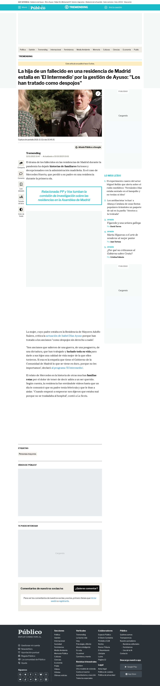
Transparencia (126, 638)
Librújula (101, 653)
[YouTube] (20, 679)
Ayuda (24, 663)
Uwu (78, 641)
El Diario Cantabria (105, 638)
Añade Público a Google (89, 147)
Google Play (132, 667)
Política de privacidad (106, 675)
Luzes (100, 656)
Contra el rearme (83, 672)
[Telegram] (30, 679)
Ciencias (116, 50)
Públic (56, 666)
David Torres (115, 226)
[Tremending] (76, 7)
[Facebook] (30, 674)
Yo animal (80, 653)
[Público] (38, 8)
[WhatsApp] (41, 679)
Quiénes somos (126, 635)
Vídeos (57, 669)
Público (30, 632)
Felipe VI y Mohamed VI (62, 2)
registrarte (64, 601)
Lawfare (79, 666)
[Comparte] (21, 163)
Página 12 (102, 660)
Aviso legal (102, 669)
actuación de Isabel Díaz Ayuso (64, 335)
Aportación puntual (30, 652)
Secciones (59, 631)
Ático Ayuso (49, 2)
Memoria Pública (61, 653)
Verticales (81, 631)
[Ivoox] (46, 679)
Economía (127, 50)
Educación (128, 2)
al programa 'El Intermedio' (67, 367)
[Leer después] (21, 184)
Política (23, 50)
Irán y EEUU (118, 2)
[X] (36, 674)
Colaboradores (105, 631)
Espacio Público (104, 635)
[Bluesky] (41, 674)
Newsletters (26, 649)
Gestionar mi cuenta (30, 645)
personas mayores (27, 454)
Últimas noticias (60, 675)
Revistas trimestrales (86, 662)
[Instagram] (46, 674)
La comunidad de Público (33, 659)
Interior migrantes (78, 2)
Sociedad (58, 644)
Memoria (96, 50)
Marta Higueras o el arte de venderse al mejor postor (122, 236)
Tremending (43, 50)
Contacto (124, 653)
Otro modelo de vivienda (86, 669)
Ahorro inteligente (83, 647)
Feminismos (69, 50)
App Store (132, 674)
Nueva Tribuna (104, 647)
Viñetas (57, 672)
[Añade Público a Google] (20, 674)
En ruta (79, 650)
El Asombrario (103, 650)
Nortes (101, 644)
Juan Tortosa (115, 242)
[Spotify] (36, 679)
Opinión (32, 50)
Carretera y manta (83, 656)
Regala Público (28, 656)
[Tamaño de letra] (21, 197)
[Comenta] (21, 174)
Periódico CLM (104, 641)
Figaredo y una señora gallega (124, 222)
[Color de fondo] (21, 210)
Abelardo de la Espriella (94, 2)
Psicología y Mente (83, 644)
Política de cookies (105, 672)
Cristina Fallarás (117, 257)
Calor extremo (108, 2)
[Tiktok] (25, 679)
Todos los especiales (84, 678)
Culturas (106, 50)
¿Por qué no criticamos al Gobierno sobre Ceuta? (121, 251)
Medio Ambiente (83, 50)
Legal (100, 665)
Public (136, 50)
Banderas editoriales (131, 644)
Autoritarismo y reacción (86, 675)
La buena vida (81, 638)
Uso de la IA (127, 650)
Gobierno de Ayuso (37, 2)
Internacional (55, 50)
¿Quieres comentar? (86, 588)
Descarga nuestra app (130, 660)
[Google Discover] (25, 674)
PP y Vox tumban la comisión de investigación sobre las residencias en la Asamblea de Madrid (64, 196)
